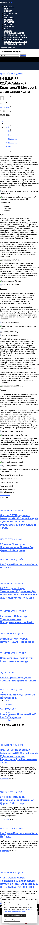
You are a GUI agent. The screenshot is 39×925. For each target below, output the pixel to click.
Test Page (8, 31)
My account (8, 20)
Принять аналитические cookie (15, 915)
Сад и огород (14, 102)
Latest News (9, 18)
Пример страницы (13, 39)
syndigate (4, 107)
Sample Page (9, 22)
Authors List (9, 7)
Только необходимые (12, 920)
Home (6, 15)
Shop (6, 28)
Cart (6, 9)
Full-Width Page (10, 13)
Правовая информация (15, 37)
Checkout (8, 11)
